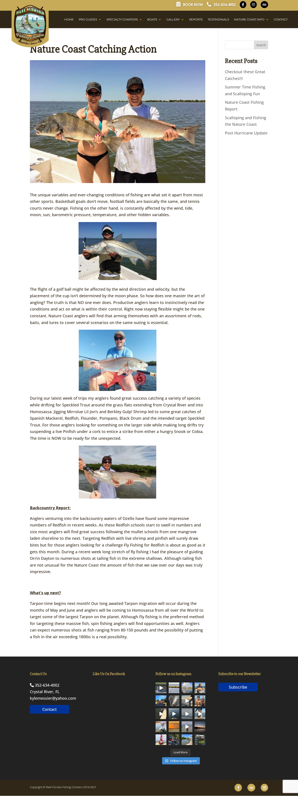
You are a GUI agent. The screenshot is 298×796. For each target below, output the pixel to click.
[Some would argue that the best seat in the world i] (174, 700)
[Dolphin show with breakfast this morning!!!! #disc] (161, 687)
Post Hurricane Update (246, 133)
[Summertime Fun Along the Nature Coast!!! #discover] (187, 726)
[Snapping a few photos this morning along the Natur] (200, 687)
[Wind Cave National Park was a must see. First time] (161, 700)
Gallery (173, 19)
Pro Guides (88, 19)
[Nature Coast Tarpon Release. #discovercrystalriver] (161, 713)
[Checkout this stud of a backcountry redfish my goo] (187, 739)
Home (69, 19)
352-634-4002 (224, 4)
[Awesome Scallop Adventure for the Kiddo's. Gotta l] (200, 700)
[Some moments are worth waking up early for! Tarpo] (200, 713)
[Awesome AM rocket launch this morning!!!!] (200, 726)
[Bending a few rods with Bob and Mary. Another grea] (161, 739)
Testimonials (218, 19)
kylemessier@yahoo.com (53, 698)
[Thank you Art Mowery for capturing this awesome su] (174, 726)
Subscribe (238, 687)
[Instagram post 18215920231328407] (174, 713)
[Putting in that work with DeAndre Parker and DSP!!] (200, 739)
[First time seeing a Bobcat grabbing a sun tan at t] (174, 687)
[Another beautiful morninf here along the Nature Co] (187, 687)
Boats (152, 19)
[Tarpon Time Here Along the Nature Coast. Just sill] (187, 713)
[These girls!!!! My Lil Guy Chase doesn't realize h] (174, 739)
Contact (281, 19)
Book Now (192, 4)
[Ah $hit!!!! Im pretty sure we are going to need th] (187, 700)
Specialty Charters (122, 19)
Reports (196, 19)
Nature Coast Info (249, 19)
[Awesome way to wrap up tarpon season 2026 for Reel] (161, 726)
